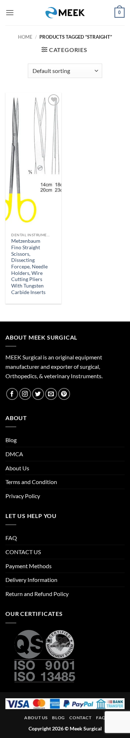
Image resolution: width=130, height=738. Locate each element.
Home (25, 37)
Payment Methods (28, 565)
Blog (11, 439)
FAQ (11, 537)
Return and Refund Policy (37, 593)
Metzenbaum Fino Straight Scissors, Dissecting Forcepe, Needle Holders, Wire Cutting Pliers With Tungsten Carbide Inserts (29, 266)
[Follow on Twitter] (38, 394)
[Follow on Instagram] (25, 394)
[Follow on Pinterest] (64, 394)
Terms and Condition (31, 481)
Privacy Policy (22, 495)
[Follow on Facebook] (12, 394)
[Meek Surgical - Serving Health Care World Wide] (65, 12)
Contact (80, 717)
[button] (9, 12)
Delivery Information (31, 579)
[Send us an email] (51, 394)
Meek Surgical (86, 728)
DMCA (14, 453)
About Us (17, 468)
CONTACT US (23, 551)
